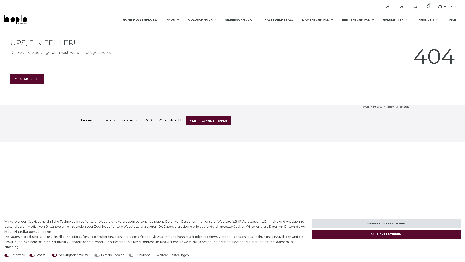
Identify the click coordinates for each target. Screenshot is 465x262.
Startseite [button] (29, 79)
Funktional (143, 255)
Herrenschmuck (356, 19)
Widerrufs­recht (170, 120)
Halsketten (394, 19)
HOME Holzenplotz (140, 19)
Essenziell (18, 255)
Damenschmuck (316, 19)
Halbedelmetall (279, 19)
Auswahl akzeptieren (386, 223)
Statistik (41, 255)
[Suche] (415, 6)
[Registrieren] (402, 6)
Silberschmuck (239, 19)
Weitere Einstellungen (172, 255)
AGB (148, 120)
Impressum (150, 242)
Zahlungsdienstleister (74, 255)
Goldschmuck (200, 19)
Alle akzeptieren (386, 234)
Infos (171, 19)
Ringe (451, 19)
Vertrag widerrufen (208, 120)
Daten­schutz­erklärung (121, 120)
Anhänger (426, 19)
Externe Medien (112, 255)
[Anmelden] (388, 6)
